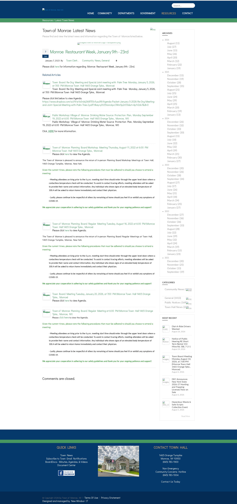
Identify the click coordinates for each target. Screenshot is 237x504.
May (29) (172, 101)
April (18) (172, 197)
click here (64, 317)
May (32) (172, 147)
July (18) (171, 140)
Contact (187, 13)
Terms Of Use (91, 497)
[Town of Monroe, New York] (52, 9)
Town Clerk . (72, 60)
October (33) (174, 129)
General (105, 60)
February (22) (174, 65)
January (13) (173, 115)
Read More (185, 416)
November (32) (175, 126)
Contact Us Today (170, 481)
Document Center (66, 465)
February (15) (174, 251)
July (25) (171, 93)
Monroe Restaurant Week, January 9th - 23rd (89, 51)
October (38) (174, 176)
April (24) (172, 244)
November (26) (175, 172)
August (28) (173, 229)
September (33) (175, 226)
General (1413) (173, 298)
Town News (66, 455)
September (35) (175, 86)
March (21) (173, 154)
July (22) (171, 233)
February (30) (174, 158)
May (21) (172, 194)
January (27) (173, 161)
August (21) (173, 90)
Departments (126, 13)
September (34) (175, 179)
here (57, 66)
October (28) (174, 83)
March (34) (173, 201)
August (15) (173, 136)
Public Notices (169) (176, 302)
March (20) (173, 108)
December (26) (175, 122)
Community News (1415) (178, 289)
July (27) (171, 47)
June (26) (172, 190)
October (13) (174, 269)
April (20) (172, 58)
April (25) (172, 104)
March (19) (173, 247)
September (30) (175, 133)
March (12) (173, 61)
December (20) (175, 168)
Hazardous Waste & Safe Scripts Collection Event (181, 404)
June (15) (172, 51)
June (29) (172, 236)
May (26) (172, 54)
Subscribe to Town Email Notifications (66, 458)
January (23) (173, 254)
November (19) (175, 79)
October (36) (174, 222)
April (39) (172, 151)
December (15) (175, 76)
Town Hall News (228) (177, 307)
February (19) (174, 111)
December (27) (175, 215)
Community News (91, 60)
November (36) (175, 219)
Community (105, 13)
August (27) (173, 183)
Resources (169, 13)
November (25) (175, 265)
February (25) (174, 204)
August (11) (173, 43)
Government (148, 13)
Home (90, 13)
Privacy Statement (110, 497)
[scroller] (232, 500)
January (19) (173, 68)
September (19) (175, 272)
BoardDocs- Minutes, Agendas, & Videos (66, 461)
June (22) (172, 143)
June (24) (172, 97)
